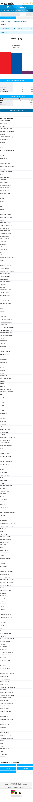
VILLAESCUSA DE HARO (5, 676)
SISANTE (2, 587)
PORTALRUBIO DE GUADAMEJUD (7, 512)
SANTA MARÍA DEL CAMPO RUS (7, 579)
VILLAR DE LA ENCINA (5, 706)
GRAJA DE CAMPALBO (5, 351)
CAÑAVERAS (3, 247)
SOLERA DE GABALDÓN (5, 590)
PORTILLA (2, 515)
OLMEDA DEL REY (4, 459)
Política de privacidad (5, 785)
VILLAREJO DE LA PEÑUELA (6, 719)
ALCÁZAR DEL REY (4, 145)
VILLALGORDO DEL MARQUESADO (8, 687)
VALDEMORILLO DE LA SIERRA (7, 638)
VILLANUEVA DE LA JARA (5, 698)
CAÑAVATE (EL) (3, 244)
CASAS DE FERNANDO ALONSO (7, 271)
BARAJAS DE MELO (4, 188)
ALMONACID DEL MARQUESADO (7, 166)
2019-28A (10, 14)
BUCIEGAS (2, 212)
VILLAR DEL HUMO (4, 708)
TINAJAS (2, 606)
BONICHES (2, 209)
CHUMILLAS (2, 306)
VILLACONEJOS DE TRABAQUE (7, 673)
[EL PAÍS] (9, 3)
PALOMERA (2, 477)
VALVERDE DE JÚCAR (5, 660)
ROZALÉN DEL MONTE (5, 550)
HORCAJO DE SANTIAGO (5, 378)
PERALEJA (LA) (3, 494)
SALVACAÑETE (3, 563)
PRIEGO (1, 531)
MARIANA (2, 416)
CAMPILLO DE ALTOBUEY (5, 222)
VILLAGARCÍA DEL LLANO (6, 679)
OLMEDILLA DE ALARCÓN (6, 461)
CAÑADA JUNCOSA (4, 239)
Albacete (8, 765)
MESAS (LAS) (3, 421)
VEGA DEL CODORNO (5, 668)
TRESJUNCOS (3, 622)
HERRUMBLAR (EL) (4, 359)
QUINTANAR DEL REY (5, 542)
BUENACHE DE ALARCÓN (5, 214)
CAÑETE (2, 252)
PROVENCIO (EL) (4, 534)
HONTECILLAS (3, 375)
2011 (29, 14)
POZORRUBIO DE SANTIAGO (6, 526)
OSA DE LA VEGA (4, 467)
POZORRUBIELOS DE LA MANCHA (7, 523)
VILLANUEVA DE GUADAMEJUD (7, 695)
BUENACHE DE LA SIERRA (6, 217)
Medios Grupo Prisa (16, 796)
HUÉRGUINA (2, 386)
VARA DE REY (3, 665)
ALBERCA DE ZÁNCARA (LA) (6, 137)
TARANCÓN (2, 598)
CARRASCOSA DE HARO (5, 265)
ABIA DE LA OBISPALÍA (5, 120)
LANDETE (2, 405)
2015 (23, 14)
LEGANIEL (2, 410)
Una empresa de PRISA (16, 792)
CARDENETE (3, 260)
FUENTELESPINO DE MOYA (6, 332)
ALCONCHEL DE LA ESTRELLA (7, 150)
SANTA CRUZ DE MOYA (5, 577)
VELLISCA (2, 671)
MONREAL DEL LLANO (5, 429)
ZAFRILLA (2, 751)
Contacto (6, 784)
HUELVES (2, 383)
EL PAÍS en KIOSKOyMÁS (13, 787)
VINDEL (1, 743)
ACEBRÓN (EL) (3, 123)
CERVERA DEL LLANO (5, 300)
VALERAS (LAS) (3, 649)
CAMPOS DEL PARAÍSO (5, 230)
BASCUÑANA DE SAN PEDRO (6, 193)
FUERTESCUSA (3, 341)
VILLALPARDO (3, 689)
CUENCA (2, 311)
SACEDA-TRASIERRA (4, 553)
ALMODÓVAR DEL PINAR (5, 163)
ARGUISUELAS (3, 179)
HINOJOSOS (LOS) (4, 365)
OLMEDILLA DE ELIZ (4, 464)
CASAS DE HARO (4, 279)
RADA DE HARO (3, 545)
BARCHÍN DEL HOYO (4, 190)
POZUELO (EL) (3, 528)
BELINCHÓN (3, 198)
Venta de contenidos (13, 784)
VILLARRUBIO (3, 727)
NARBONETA (3, 451)
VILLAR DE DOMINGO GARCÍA (6, 703)
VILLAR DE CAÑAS (4, 700)
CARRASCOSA (3, 263)
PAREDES (2, 483)
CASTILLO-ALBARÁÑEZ (5, 295)
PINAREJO (2, 504)
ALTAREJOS (2, 169)
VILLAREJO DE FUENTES (5, 716)
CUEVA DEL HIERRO (4, 314)
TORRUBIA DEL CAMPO (5, 614)
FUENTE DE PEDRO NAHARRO (7, 327)
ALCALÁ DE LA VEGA (4, 139)
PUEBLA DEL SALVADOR (5, 539)
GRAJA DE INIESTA (4, 354)
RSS (22, 787)
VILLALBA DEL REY (4, 684)
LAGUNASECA (3, 402)
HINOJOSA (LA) (3, 362)
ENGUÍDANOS (3, 316)
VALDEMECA (3, 636)
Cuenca (8, 768)
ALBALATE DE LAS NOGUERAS (7, 131)
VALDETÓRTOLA (4, 647)
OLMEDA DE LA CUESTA (5, 456)
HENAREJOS (3, 357)
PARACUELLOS (3, 480)
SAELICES (2, 555)
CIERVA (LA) (2, 308)
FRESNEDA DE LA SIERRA (6, 322)
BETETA (2, 206)
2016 (16, 14)
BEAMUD (2, 196)
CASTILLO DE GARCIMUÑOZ (6, 298)
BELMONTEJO (3, 204)
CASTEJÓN (2, 287)
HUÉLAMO (2, 381)
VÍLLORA (2, 740)
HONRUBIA (2, 370)
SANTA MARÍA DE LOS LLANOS (7, 582)
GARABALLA (3, 346)
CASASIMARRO (3, 284)
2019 (4, 14)
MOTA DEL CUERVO (4, 443)
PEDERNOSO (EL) (4, 488)
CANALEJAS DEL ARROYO (6, 233)
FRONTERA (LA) (3, 324)
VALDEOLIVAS (3, 644)
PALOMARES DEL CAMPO (5, 475)
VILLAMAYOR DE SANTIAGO (6, 692)
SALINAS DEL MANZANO (5, 558)
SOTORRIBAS (3, 593)
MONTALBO (2, 434)
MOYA (1, 448)
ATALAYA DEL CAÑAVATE (5, 185)
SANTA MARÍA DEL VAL (5, 585)
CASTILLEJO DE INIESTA (5, 290)
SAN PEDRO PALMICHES (5, 574)
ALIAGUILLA (2, 155)
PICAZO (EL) (2, 502)
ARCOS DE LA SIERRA (5, 177)
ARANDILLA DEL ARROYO (6, 171)
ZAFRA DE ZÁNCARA (4, 749)
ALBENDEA (2, 134)
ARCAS (1, 174)
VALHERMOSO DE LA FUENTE (6, 652)
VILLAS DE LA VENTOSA (5, 735)
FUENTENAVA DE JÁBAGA (6, 335)
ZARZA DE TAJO (3, 754)
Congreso (8, 18)
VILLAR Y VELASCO (4, 732)
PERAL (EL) (2, 496)
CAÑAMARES (3, 241)
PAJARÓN (2, 469)
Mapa (27, 10)
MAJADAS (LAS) (3, 413)
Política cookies (14, 785)
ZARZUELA (2, 757)
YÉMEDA (2, 746)
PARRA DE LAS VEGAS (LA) (6, 485)
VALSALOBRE (3, 657)
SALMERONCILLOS (4, 561)
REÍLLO (1, 547)
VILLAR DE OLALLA (4, 714)
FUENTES (2, 338)
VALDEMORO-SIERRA (5, 641)
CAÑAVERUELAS (3, 249)
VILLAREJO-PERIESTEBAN (6, 722)
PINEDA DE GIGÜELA (4, 507)
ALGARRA (2, 153)
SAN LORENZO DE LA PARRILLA (7, 569)
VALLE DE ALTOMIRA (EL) (5, 655)
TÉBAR (1, 601)
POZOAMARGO (3, 520)
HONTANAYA (3, 373)
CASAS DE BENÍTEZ (4, 268)
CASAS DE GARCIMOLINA (5, 273)
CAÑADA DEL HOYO (4, 236)
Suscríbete (25, 3)
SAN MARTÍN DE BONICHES (6, 571)
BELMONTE (2, 201)
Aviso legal (25, 784)
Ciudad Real (25, 765)
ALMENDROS (3, 161)
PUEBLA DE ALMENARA (5, 536)
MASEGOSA (2, 418)
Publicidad (20, 784)
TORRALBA (2, 609)
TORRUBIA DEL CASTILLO (6, 617)
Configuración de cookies (22, 785)
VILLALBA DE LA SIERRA (5, 681)
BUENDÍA (2, 220)
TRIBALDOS (2, 625)
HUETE (1, 394)
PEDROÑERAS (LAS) (4, 491)
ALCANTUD (2, 142)
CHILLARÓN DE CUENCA (5, 303)
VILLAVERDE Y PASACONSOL (6, 738)
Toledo (8, 771)
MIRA (1, 426)
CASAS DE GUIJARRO (5, 276)
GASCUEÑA (2, 349)
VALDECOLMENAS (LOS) (5, 633)
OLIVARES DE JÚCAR (4, 453)
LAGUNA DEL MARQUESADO (6, 400)
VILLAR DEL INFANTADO (5, 711)
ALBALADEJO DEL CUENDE (6, 128)
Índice (20, 787)
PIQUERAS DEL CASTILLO (6, 510)
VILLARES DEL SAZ (4, 724)
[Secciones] (2, 3)
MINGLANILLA (3, 424)
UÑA (1, 630)
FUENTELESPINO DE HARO (6, 330)
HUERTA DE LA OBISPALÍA (6, 389)
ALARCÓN (2, 126)
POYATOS (2, 518)
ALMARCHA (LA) (3, 158)
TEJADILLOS (3, 604)
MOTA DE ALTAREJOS (5, 440)
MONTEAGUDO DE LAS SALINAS (7, 437)
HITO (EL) (2, 367)
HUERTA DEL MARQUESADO (6, 392)
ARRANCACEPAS (4, 182)
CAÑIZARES (2, 255)
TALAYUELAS (3, 596)
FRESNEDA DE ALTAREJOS (6, 319)
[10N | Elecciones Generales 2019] (16, 7)
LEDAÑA (2, 408)
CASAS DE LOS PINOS (5, 281)
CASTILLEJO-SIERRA (5, 292)
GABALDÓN (2, 343)
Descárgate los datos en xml (16, 110)
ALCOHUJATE (3, 147)
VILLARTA (2, 730)
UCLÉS (1, 628)
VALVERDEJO (3, 663)
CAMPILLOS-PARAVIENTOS (6, 225)
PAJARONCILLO (3, 472)
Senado (25, 18)
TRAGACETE (3, 620)
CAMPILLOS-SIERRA (4, 228)
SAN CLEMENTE (3, 566)
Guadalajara (25, 768)
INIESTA (2, 397)
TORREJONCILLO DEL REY (6, 612)
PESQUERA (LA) (3, 499)
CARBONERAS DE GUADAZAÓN (7, 257)
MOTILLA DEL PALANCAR (6, 445)
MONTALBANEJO (4, 432)
